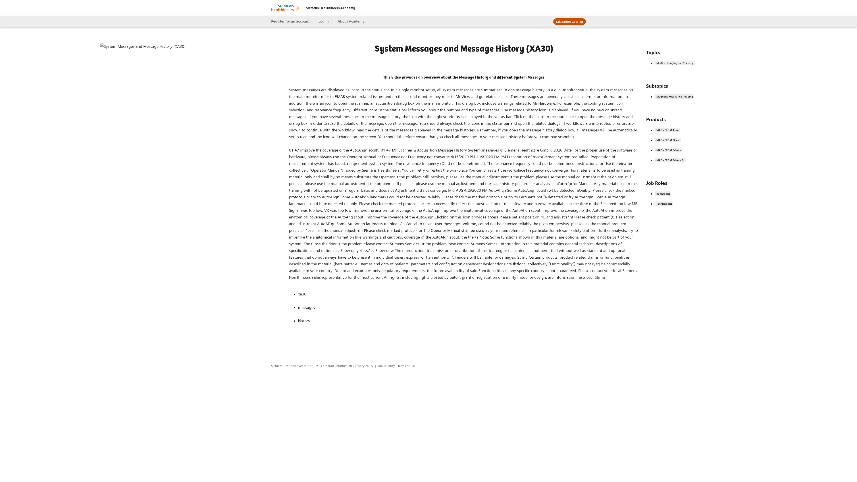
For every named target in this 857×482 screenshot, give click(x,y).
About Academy (351, 21)
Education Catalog (569, 21)
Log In (323, 21)
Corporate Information (337, 366)
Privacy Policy (364, 366)
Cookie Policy (386, 366)
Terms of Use (406, 366)
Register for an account (290, 21)
